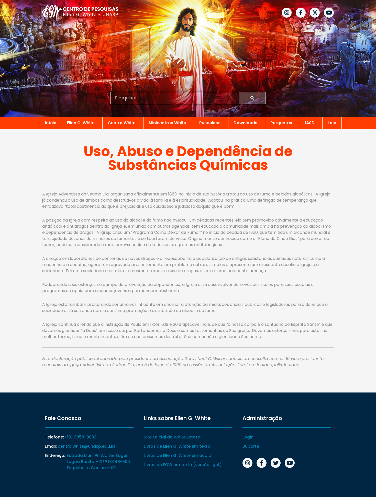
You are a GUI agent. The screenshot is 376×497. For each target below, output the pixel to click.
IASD (310, 123)
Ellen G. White (81, 123)
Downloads (245, 123)
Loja (332, 123)
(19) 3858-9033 (81, 437)
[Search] (252, 98)
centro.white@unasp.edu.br (86, 446)
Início (51, 123)
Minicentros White (167, 123)
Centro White (122, 123)
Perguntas (281, 123)
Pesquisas (209, 123)
